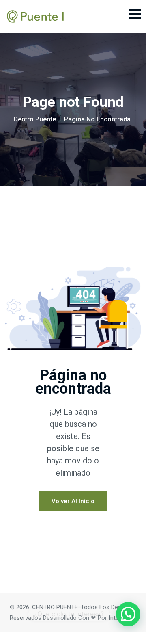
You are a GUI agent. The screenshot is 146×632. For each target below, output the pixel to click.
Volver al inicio (73, 501)
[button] (128, 614)
